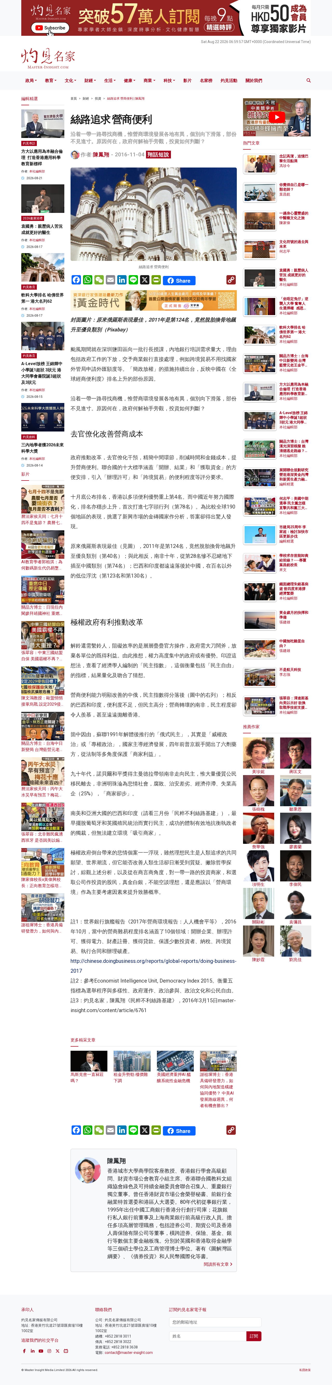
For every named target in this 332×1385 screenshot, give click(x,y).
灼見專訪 (29, 143)
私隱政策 (305, 1370)
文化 (69, 80)
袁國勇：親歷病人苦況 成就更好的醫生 (293, 275)
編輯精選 (286, 484)
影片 (187, 80)
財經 (89, 80)
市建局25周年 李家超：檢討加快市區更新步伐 (293, 531)
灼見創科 (29, 437)
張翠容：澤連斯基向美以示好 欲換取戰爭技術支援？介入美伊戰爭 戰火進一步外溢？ (293, 707)
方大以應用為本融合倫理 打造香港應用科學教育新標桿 (42, 157)
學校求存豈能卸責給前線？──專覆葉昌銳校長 (293, 560)
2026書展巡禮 (33, 218)
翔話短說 (158, 154)
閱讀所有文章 (217, 1264)
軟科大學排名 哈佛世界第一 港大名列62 (292, 332)
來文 (283, 570)
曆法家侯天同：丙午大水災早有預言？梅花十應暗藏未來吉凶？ (42, 795)
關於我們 (254, 80)
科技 (168, 80)
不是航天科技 (290, 669)
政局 (29, 80)
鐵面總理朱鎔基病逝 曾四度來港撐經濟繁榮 (293, 588)
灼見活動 (229, 80)
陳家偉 (284, 223)
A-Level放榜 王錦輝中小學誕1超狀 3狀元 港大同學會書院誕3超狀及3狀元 (293, 422)
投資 (98, 98)
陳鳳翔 (101, 154)
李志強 (284, 674)
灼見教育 (29, 287)
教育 (49, 80)
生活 (108, 80)
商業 (148, 80)
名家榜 (206, 80)
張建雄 (284, 622)
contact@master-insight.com (129, 1353)
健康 (128, 80)
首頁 (74, 98)
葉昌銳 (284, 194)
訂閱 (254, 1336)
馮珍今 (284, 166)
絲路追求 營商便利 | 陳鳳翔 (125, 98)
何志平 (284, 251)
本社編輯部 (37, 171)
